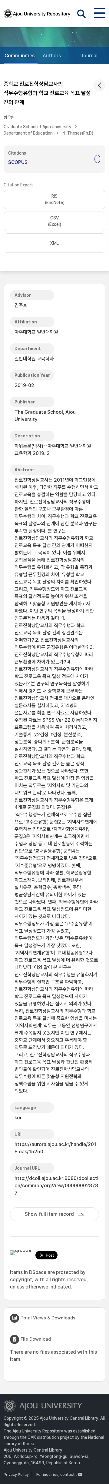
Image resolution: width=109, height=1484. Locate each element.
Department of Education (28, 133)
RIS (54, 199)
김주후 (21, 305)
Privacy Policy (16, 1474)
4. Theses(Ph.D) (77, 133)
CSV (54, 221)
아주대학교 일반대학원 (36, 332)
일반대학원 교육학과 (34, 359)
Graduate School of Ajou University (37, 126)
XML (54, 243)
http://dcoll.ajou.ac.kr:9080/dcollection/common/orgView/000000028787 (56, 1185)
